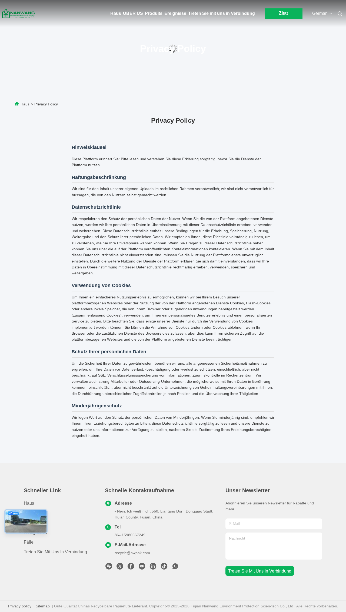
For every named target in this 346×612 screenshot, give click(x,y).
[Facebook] (131, 568)
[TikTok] (164, 568)
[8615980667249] (175, 568)
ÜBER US (133, 13)
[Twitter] (120, 568)
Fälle (29, 542)
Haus (115, 13)
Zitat (283, 13)
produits (32, 513)
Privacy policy (19, 606)
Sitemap (43, 606)
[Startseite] (18, 13)
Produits (153, 13)
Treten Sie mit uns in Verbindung (221, 13)
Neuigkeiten (35, 532)
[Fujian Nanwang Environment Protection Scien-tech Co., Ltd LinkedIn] (153, 568)
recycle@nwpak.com (132, 553)
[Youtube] (142, 568)
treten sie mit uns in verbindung (259, 571)
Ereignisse (175, 13)
